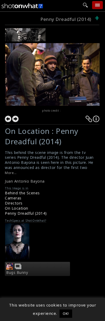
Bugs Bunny (17, 272)
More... (11, 173)
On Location (16, 208)
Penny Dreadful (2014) (65, 19)
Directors (14, 203)
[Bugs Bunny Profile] (9, 268)
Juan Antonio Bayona (25, 181)
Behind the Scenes (22, 192)
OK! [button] (66, 313)
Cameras (13, 198)
